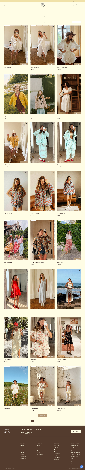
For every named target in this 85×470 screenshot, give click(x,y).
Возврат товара (74, 456)
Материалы (73, 447)
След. (52, 421)
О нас (72, 449)
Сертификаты (74, 445)
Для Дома (51, 16)
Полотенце (57, 457)
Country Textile (75, 443)
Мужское (39, 443)
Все (4, 16)
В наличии (24, 16)
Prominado (78, 468)
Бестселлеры (17, 16)
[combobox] (76, 22)
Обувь (22, 454)
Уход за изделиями (75, 452)
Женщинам (8, 5)
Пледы (55, 455)
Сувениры (56, 459)
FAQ (72, 458)
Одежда (22, 452)
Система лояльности (76, 450)
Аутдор (22, 445)
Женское (23, 443)
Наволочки (57, 453)
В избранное (26, 26)
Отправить (76, 431)
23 (49, 421)
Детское (56, 443)
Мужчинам (14, 5)
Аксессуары (23, 456)
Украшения (23, 458)
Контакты (73, 460)
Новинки (10, 16)
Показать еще (42, 415)
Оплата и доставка (75, 454)
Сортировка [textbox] (76, 22)
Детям (19, 5)
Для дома (56, 449)
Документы (73, 463)
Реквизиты (73, 462)
